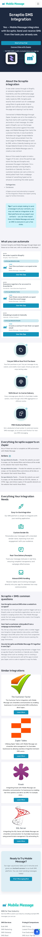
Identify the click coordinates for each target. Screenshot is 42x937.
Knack (21, 784)
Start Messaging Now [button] (21, 879)
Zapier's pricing (31, 194)
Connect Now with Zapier (21, 47)
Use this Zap (21, 275)
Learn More (21, 712)
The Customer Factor (21, 697)
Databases (10, 187)
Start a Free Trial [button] (21, 43)
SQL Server (21, 828)
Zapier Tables (21, 740)
